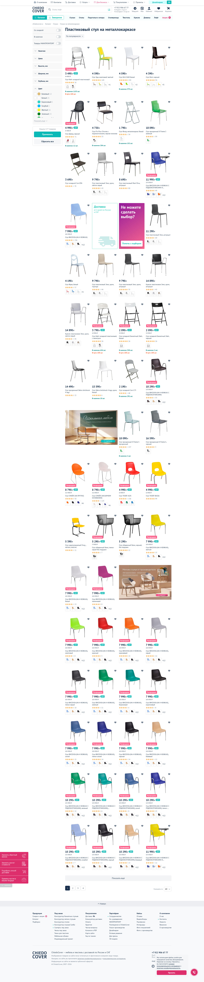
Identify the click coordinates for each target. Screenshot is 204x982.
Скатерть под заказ (61, 928)
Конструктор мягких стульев (64, 919)
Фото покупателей (143, 928)
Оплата (88, 922)
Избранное (159, 11)
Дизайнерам (157, 2)
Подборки (36, 922)
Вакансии (163, 925)
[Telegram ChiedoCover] (153, 966)
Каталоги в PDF (91, 930)
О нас (162, 916)
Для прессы (113, 936)
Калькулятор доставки (93, 919)
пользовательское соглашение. (114, 959)
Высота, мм (43, 66)
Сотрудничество (115, 916)
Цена (40, 58)
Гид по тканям (90, 936)
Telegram (135, 11)
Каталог (41, 17)
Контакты (57, 2)
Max (142, 11)
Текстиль (126, 17)
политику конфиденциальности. (169, 968)
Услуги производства (117, 928)
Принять (171, 973)
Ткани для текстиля (61, 933)
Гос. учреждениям (115, 919)
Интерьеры (141, 925)
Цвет (40, 88)
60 (166, 889)
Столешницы (113, 17)
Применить (47, 134)
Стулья (72, 17)
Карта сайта (89, 933)
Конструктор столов (61, 922)
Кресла (137, 17)
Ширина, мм (43, 73)
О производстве (165, 928)
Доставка (72, 2)
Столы (81, 17)
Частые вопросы (91, 928)
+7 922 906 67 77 (121, 7)
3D (169, 2)
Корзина (168, 11)
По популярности (73, 36)
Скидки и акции (38, 916)
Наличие (41, 51)
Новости (163, 922)
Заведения (57, 17)
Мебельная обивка (61, 936)
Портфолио (141, 922)
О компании (42, 2)
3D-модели (113, 939)
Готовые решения (115, 933)
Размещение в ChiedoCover (119, 925)
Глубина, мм (43, 81)
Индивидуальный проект (63, 939)
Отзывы (139, 916)
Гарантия (88, 925)
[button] (49, 9)
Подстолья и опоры (96, 17)
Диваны (147, 17)
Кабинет (149, 11)
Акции (165, 17)
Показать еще (39, 121)
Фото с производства (144, 930)
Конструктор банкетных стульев (66, 916)
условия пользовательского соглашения (168, 965)
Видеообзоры (142, 919)
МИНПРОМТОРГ (115, 922)
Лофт (156, 17)
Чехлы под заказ (60, 930)
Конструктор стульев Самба (64, 925)
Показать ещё (118, 878)
